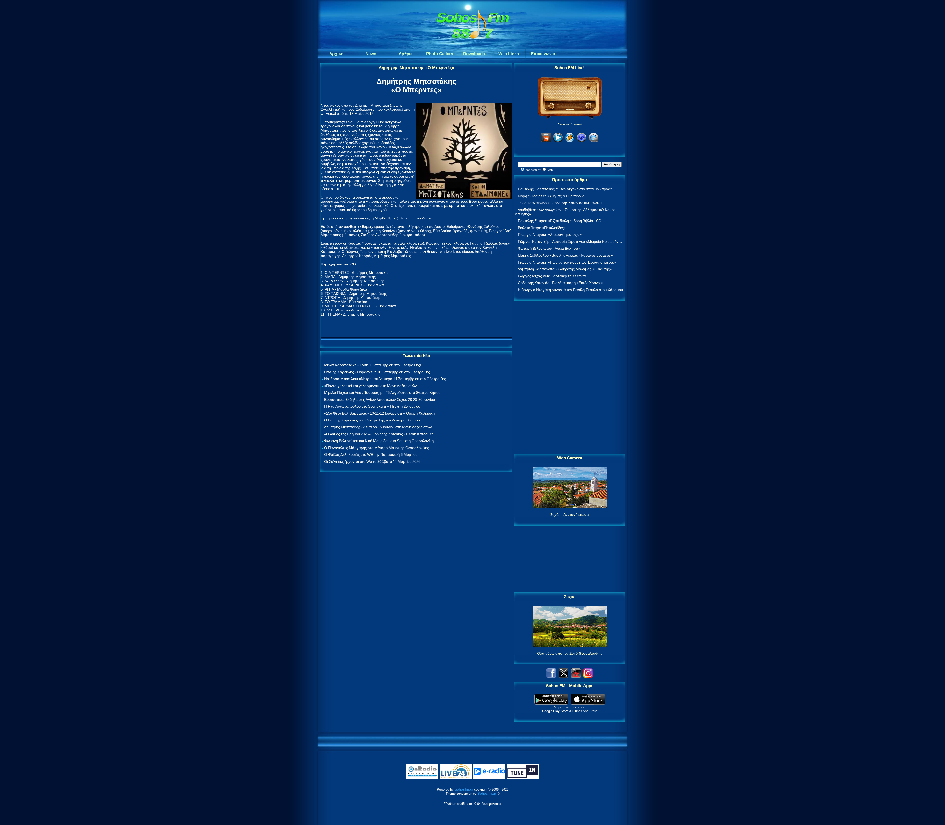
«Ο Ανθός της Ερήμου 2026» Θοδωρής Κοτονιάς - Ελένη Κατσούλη (378, 434)
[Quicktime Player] (593, 142)
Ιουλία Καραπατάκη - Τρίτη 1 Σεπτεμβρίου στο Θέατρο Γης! (372, 365)
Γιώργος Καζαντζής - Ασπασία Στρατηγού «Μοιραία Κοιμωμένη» (570, 241)
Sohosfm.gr (464, 789)
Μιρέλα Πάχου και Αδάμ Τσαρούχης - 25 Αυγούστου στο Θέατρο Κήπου (382, 392)
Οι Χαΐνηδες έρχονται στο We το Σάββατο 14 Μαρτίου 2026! (372, 461)
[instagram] (588, 676)
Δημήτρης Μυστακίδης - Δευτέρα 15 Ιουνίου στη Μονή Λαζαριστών (378, 427)
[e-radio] (489, 778)
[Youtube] (576, 676)
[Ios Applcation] (588, 703)
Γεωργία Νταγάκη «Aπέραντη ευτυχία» (550, 235)
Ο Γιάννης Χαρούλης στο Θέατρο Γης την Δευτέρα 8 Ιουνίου (372, 420)
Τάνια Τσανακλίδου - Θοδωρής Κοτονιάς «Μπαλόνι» (560, 203)
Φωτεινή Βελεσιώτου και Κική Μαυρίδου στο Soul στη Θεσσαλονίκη (379, 441)
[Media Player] (557, 142)
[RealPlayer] (581, 142)
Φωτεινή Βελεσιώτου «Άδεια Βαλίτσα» (549, 248)
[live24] (456, 778)
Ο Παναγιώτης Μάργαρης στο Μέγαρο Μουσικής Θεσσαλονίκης (376, 448)
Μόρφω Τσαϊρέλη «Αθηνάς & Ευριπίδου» (551, 196)
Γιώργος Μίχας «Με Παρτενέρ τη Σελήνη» (552, 276)
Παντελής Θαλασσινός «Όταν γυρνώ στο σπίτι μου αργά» (565, 189)
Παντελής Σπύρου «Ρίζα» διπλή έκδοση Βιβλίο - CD (559, 221)
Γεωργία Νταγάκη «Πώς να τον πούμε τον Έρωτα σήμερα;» (567, 262)
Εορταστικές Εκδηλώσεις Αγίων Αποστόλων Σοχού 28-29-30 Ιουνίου (379, 399)
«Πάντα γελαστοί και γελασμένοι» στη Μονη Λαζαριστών (370, 386)
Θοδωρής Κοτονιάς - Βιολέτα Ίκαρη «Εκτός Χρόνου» (561, 283)
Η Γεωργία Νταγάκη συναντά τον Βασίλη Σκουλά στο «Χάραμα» (570, 290)
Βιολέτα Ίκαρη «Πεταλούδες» (542, 228)
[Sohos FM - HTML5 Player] (546, 142)
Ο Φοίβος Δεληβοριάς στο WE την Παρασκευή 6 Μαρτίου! (371, 454)
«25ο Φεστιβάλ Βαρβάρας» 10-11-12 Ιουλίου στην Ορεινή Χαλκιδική (379, 413)
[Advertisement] (570, 377)
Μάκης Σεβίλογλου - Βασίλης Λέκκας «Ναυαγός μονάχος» (565, 255)
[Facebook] (551, 676)
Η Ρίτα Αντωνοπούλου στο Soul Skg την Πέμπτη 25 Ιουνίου (372, 406)
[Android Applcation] (551, 703)
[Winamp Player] (569, 142)
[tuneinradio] (522, 778)
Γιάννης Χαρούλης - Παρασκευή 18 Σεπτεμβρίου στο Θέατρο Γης (377, 372)
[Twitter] (563, 676)
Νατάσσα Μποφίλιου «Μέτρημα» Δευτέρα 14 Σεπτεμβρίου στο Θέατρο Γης (385, 379)
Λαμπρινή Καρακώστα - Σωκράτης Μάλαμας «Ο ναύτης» (565, 269)
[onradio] (422, 778)
